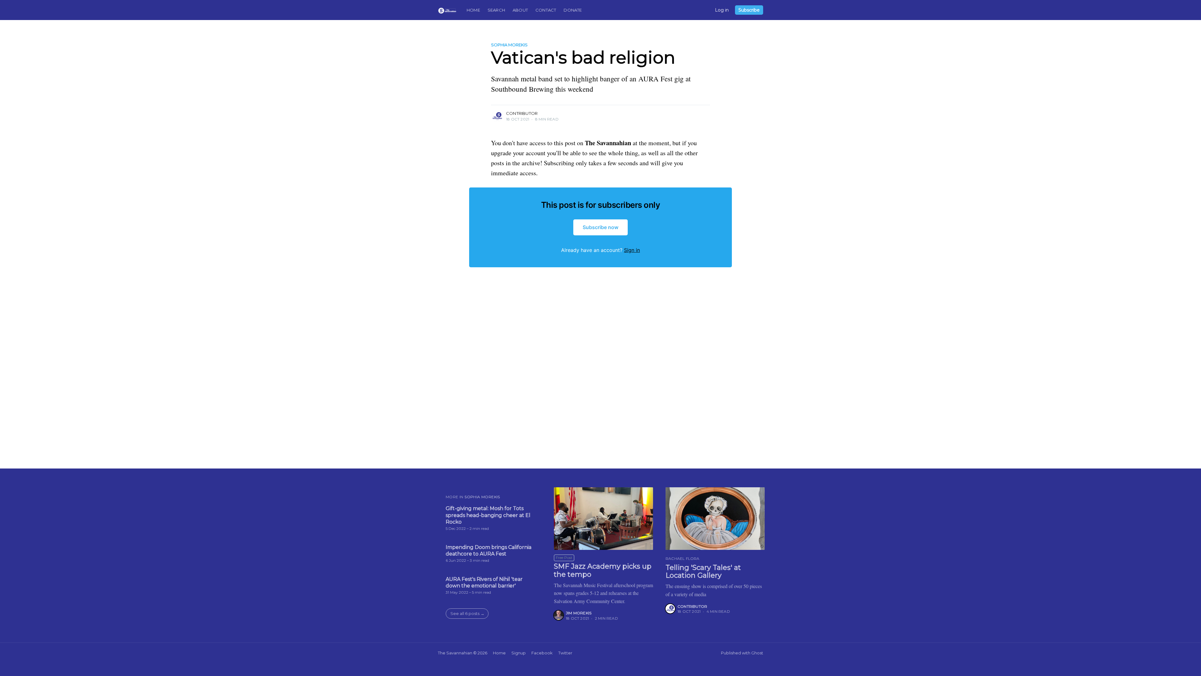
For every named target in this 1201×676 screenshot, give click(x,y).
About (520, 10)
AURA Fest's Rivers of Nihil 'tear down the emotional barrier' (484, 582)
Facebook (542, 652)
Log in (722, 10)
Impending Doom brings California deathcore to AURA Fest (488, 550)
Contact (545, 10)
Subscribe (749, 10)
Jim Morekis (578, 613)
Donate (573, 10)
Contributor (522, 113)
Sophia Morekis (509, 44)
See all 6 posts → (467, 613)
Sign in (632, 250)
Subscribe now (600, 227)
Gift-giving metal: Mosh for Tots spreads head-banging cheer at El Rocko (488, 515)
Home (473, 10)
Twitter (565, 652)
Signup (518, 652)
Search (496, 10)
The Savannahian (455, 652)
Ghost (757, 652)
